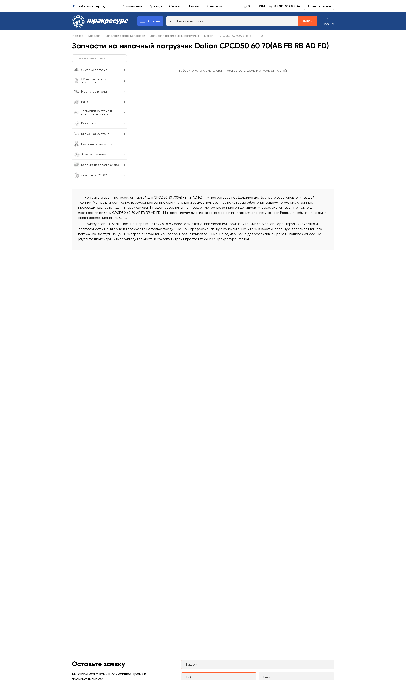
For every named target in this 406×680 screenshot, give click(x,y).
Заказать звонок (319, 6)
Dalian (208, 35)
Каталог (94, 35)
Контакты (214, 6)
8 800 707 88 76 (287, 6)
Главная (77, 35)
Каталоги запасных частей (125, 35)
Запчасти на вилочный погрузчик (174, 35)
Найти (307, 21)
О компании (132, 6)
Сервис (175, 6)
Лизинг (194, 6)
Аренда (155, 6)
